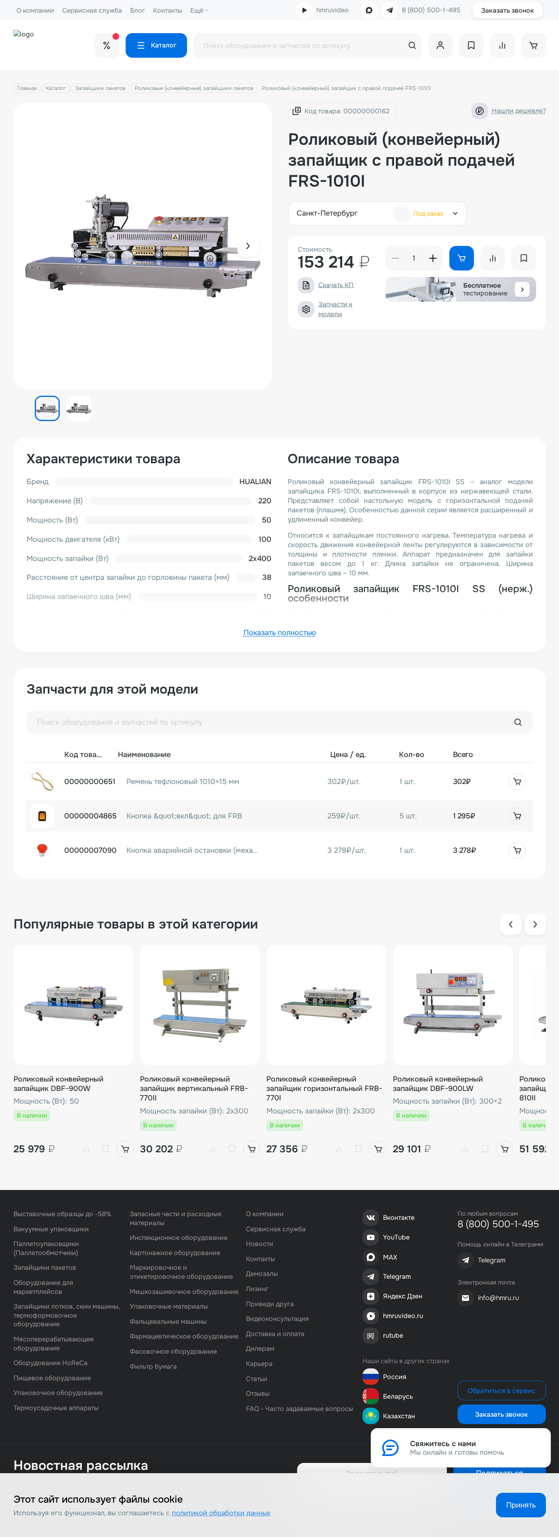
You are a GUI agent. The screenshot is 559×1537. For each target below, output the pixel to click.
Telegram (397, 1276)
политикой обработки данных (221, 1513)
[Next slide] (248, 246)
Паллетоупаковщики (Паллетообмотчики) (46, 1248)
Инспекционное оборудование (179, 1237)
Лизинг (257, 1289)
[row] (280, 781)
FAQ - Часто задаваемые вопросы (299, 1408)
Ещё (196, 10)
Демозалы (262, 1273)
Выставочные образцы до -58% (62, 1214)
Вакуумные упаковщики (51, 1229)
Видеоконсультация (277, 1318)
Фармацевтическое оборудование (184, 1336)
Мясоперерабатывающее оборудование (54, 1343)
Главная (27, 88)
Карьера (259, 1363)
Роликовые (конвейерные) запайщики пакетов (194, 88)
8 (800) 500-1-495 (431, 10)
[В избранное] (105, 1149)
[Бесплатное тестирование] (522, 289)
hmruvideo (332, 10)
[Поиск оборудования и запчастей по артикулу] (518, 722)
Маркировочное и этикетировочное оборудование (181, 1272)
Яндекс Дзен (402, 1296)
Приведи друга (270, 1304)
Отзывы (258, 1393)
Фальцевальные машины (168, 1321)
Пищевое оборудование (52, 1378)
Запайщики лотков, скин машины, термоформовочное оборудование (67, 1315)
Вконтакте (399, 1217)
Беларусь (398, 1396)
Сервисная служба (92, 10)
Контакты (167, 10)
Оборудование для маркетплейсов (43, 1287)
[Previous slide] (510, 924)
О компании (35, 10)
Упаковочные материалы (169, 1306)
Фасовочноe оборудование (173, 1351)
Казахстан (399, 1416)
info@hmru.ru (498, 1298)
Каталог (56, 88)
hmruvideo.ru (403, 1316)
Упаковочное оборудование (58, 1392)
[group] (143, 246)
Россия (394, 1376)
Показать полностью (279, 632)
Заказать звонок (507, 10)
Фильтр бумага (153, 1366)
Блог (137, 10)
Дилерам (260, 1348)
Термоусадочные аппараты (56, 1408)
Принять (521, 1505)
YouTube (396, 1237)
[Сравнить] (86, 1149)
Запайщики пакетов (100, 88)
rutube (393, 1335)
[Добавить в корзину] (517, 781)
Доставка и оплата (275, 1334)
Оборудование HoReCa (51, 1363)
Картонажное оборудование (175, 1253)
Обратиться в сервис (501, 1390)
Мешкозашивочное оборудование (184, 1291)
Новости (259, 1244)
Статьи (256, 1379)
